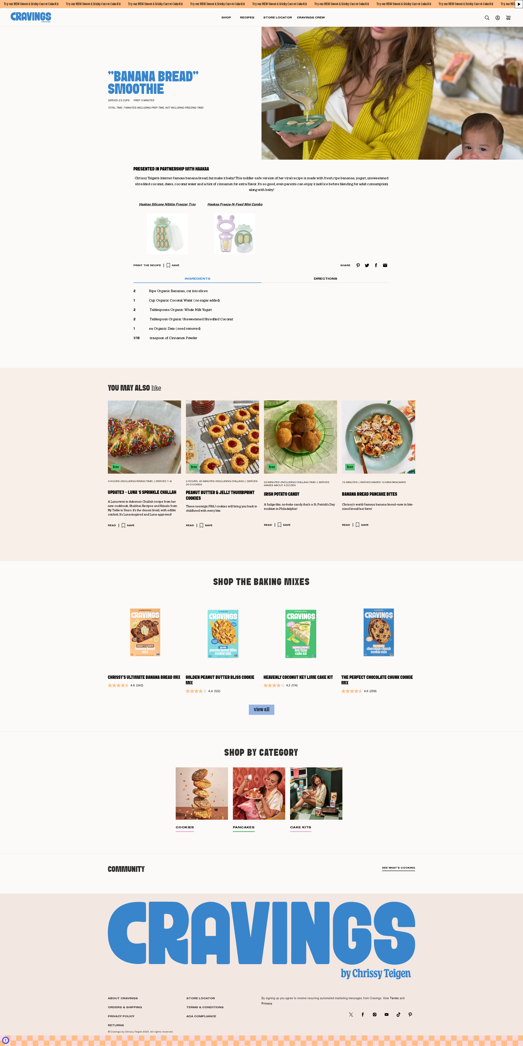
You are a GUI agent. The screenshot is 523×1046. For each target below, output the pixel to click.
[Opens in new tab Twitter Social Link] (351, 1014)
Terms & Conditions (205, 1007)
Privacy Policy (121, 1016)
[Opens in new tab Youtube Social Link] (386, 1014)
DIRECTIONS (325, 278)
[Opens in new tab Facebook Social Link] (363, 1014)
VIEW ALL (261, 709)
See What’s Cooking (398, 868)
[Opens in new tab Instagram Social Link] (375, 1014)
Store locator (277, 17)
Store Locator (200, 998)
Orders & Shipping (125, 1007)
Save (175, 265)
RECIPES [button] (247, 17)
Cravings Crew (311, 17)
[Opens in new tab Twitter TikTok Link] (398, 1014)
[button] (519, 4)
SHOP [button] (226, 17)
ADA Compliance (201, 1016)
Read (112, 525)
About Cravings (123, 998)
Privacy (267, 1003)
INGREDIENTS (197, 278)
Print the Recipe (147, 265)
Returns (116, 1025)
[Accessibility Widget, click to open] (5, 1040)
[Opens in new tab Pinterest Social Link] (410, 1014)
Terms (394, 998)
